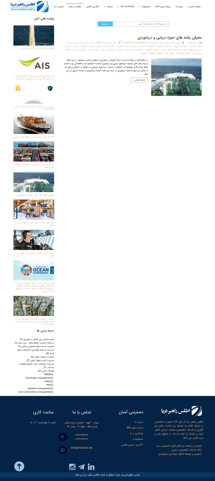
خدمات (110, 6)
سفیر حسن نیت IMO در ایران (103, 42)
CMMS (48, 374)
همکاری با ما (136, 433)
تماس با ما (59, 6)
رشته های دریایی (80, 42)
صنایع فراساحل (152, 49)
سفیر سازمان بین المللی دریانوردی (165, 42)
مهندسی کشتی (79, 49)
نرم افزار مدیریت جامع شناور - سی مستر (34, 343)
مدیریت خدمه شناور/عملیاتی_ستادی (36, 346)
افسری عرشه (93, 49)
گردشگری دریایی (108, 49)
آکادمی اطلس (92, 6)
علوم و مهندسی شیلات (90, 46)
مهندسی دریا (131, 46)
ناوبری (143, 53)
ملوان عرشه (169, 53)
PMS (49, 385)
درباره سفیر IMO (163, 6)
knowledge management (135, 42)
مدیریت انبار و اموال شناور (40, 360)
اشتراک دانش (46, 371)
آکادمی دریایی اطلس (132, 445)
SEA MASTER (127, 6)
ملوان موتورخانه (183, 53)
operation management (40, 388)
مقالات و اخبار (75, 6)
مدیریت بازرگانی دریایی (112, 46)
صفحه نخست (194, 6)
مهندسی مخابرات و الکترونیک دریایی (155, 46)
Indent (48, 381)
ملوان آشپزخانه (155, 53)
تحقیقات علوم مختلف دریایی (131, 49)
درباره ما (179, 6)
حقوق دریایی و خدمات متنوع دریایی (177, 49)
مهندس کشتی (180, 46)
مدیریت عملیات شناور (42, 357)
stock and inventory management (35, 392)
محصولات (146, 6)
